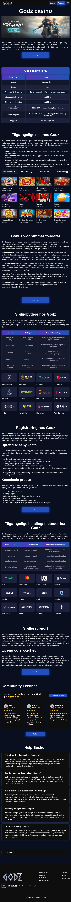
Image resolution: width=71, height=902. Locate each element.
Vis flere (35, 734)
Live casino (25, 171)
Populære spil (8, 171)
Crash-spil (42, 171)
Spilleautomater (60, 171)
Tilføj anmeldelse (58, 695)
